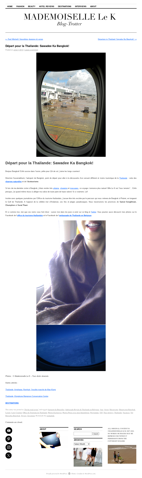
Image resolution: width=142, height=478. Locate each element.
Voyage (23, 415)
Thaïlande (123, 178)
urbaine (56, 188)
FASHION (20, 6)
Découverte (114, 409)
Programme (94, 412)
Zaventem (31, 415)
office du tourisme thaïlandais (30, 215)
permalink (50, 415)
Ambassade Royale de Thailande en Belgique (82, 409)
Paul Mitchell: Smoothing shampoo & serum (24, 39)
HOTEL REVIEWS (46, 6)
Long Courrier (16, 412)
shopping (63, 188)
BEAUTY (31, 6)
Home (10, 6)
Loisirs (8, 412)
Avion (106, 409)
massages (74, 188)
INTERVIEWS (80, 6)
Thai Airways (108, 412)
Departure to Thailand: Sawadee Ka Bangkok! (117, 39)
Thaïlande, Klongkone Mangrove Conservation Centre (26, 396)
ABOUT (93, 6)
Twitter (93, 212)
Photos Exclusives (55, 412)
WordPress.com (90, 473)
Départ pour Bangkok (127, 409)
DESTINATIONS (64, 6)
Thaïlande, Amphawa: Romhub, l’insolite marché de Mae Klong (30, 390)
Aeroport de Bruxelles (56, 409)
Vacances (126, 412)
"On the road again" (31, 409)
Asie (101, 409)
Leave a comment (31, 50)
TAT (101, 412)
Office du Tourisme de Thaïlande (35, 412)
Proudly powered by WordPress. (57, 473)
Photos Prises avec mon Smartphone (76, 412)
